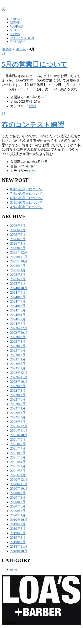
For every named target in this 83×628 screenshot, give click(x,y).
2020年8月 (18, 497)
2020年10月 (18, 488)
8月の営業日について (26, 189)
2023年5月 (18, 355)
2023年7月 (18, 346)
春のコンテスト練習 (33, 124)
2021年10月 (18, 435)
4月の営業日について (26, 207)
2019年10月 (18, 519)
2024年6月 (18, 306)
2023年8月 (18, 341)
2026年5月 (18, 239)
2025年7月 (18, 266)
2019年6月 (18, 533)
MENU (15, 22)
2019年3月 (18, 537)
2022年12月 (18, 372)
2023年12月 (18, 328)
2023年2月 (18, 368)
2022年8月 (18, 390)
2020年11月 (18, 484)
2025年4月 (18, 270)
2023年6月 (18, 350)
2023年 (21, 49)
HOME (7, 49)
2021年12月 (18, 426)
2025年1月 (18, 283)
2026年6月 (18, 234)
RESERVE (18, 41)
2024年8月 (18, 297)
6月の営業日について (26, 198)
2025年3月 (18, 274)
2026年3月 (18, 243)
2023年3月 (18, 364)
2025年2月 (18, 279)
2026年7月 (18, 230)
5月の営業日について (34, 64)
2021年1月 (18, 475)
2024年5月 (18, 310)
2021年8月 (18, 444)
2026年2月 (18, 248)
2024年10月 (18, 288)
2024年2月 (18, 323)
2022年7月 (18, 395)
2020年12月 (18, 479)
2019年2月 (18, 542)
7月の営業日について (26, 193)
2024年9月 (18, 292)
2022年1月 (18, 421)
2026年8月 (18, 225)
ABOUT (16, 19)
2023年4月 (18, 359)
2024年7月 (18, 301)
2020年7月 (18, 502)
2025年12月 (18, 252)
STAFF (15, 30)
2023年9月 (18, 337)
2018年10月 (18, 551)
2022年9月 (18, 386)
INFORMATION (22, 38)
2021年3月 (18, 466)
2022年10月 (18, 381)
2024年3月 (18, 319)
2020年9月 (18, 493)
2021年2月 (18, 470)
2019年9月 (18, 524)
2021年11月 (18, 430)
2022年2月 (18, 417)
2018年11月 (18, 546)
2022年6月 (18, 399)
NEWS (15, 34)
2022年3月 (18, 413)
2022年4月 (18, 408)
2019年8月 (18, 528)
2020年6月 (18, 506)
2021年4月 (18, 462)
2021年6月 (18, 453)
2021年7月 (18, 448)
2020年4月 (18, 515)
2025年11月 (18, 257)
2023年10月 (18, 332)
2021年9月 (18, 439)
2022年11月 (18, 377)
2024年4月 (18, 315)
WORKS (16, 26)
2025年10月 (18, 261)
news (32, 106)
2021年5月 (18, 457)
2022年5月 (18, 404)
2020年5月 (18, 511)
